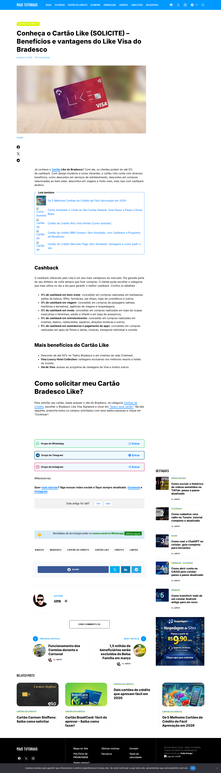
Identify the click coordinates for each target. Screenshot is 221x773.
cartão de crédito (78, 550)
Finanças (176, 563)
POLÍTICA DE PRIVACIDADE (80, 755)
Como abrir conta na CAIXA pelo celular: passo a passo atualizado (187, 572)
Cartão (56, 169)
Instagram (40, 491)
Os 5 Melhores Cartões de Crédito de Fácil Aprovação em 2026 (87, 200)
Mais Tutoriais (27, 4)
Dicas (174, 535)
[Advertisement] (93, 154)
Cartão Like (102, 550)
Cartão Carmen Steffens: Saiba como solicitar (36, 719)
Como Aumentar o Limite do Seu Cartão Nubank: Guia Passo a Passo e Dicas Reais (95, 211)
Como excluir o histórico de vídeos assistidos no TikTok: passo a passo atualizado (187, 488)
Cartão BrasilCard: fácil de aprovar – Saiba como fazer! (86, 721)
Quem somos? (81, 762)
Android (175, 590)
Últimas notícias (110, 748)
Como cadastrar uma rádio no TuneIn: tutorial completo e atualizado (186, 517)
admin (57, 601)
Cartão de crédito (28, 24)
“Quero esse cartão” (121, 406)
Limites (134, 550)
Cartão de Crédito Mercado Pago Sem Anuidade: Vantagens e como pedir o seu (94, 246)
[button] (202, 4)
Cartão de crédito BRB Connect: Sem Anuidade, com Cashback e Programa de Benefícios (94, 234)
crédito (119, 550)
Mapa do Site (80, 748)
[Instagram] (185, 5)
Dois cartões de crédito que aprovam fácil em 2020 (132, 694)
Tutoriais (176, 508)
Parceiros (106, 753)
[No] (217, 768)
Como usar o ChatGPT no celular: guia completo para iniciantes (187, 544)
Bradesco (55, 550)
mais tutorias (49, 487)
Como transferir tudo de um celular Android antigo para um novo (186, 599)
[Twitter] (178, 5)
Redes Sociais (178, 478)
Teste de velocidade (135, 755)
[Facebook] (171, 5)
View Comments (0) (89, 624)
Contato (133, 748)
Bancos (39, 550)
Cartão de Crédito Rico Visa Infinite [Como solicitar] (79, 223)
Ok (192, 768)
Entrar (136, 443)
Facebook (134, 487)
